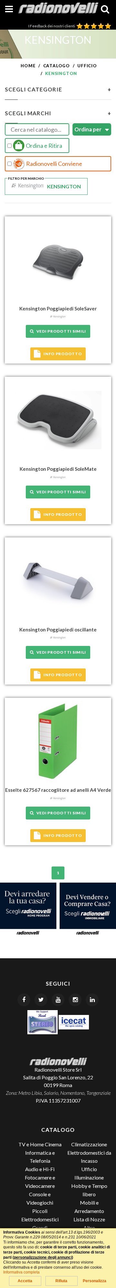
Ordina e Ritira (43, 145)
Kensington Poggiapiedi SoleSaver (58, 308)
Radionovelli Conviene (53, 163)
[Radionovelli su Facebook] (23, 999)
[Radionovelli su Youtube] (58, 999)
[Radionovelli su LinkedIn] (92, 999)
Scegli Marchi (58, 113)
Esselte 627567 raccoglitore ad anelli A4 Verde (58, 790)
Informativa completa (21, 1272)
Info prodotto (63, 353)
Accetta (25, 1281)
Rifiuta (61, 1281)
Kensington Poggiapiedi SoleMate (58, 469)
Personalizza (94, 1281)
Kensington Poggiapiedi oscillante (58, 629)
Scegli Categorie (58, 89)
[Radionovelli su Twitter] (40, 999)
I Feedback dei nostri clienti (52, 26)
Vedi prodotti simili (60, 331)
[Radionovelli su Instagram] (75, 999)
